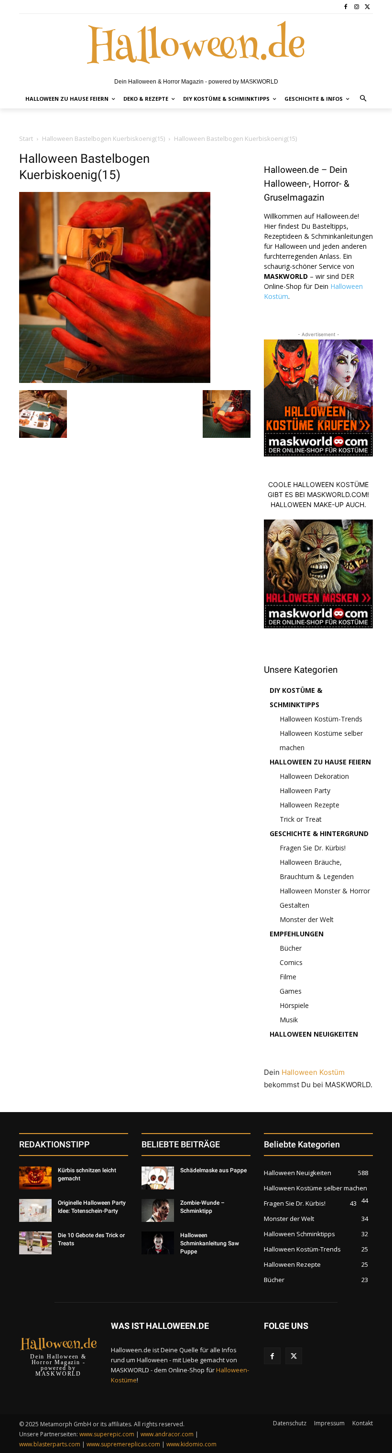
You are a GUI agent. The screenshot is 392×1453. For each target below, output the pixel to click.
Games (291, 991)
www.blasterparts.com (49, 1444)
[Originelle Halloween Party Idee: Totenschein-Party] (35, 1210)
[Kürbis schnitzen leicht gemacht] (35, 1178)
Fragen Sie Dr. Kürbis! (313, 847)
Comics (291, 962)
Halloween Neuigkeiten (314, 1034)
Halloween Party (305, 790)
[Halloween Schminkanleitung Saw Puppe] (158, 1242)
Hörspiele (294, 1005)
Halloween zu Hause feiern (320, 761)
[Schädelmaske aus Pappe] (158, 1178)
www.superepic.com (106, 1434)
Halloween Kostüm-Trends (321, 718)
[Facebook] (345, 6)
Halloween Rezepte (309, 804)
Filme (288, 976)
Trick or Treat (301, 819)
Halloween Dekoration (314, 776)
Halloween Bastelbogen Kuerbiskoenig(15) (103, 138)
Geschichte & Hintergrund (319, 833)
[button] (363, 99)
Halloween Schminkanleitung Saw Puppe (209, 1243)
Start (26, 138)
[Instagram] (356, 6)
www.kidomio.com (191, 1444)
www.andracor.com (167, 1434)
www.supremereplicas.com (123, 1444)
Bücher (291, 948)
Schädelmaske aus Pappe (213, 1170)
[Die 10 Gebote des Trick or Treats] (35, 1242)
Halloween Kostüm (313, 1072)
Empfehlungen (297, 933)
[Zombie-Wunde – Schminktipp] (158, 1210)
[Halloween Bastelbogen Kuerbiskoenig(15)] (114, 380)
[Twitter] (367, 6)
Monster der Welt (307, 919)
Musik (289, 1019)
